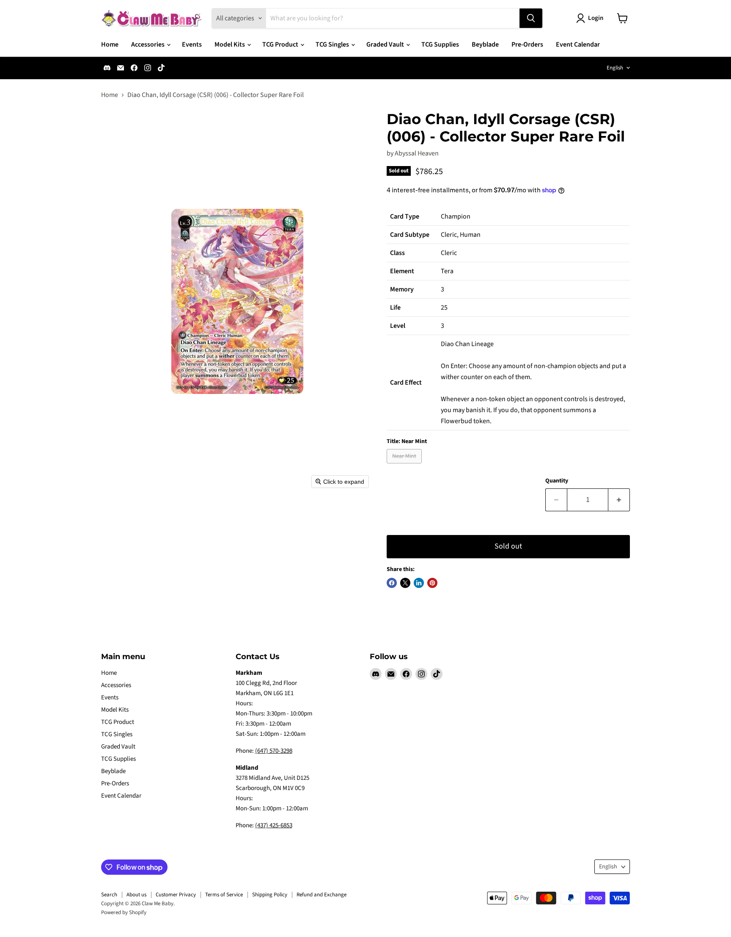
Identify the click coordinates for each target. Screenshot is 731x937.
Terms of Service (224, 894)
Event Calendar (578, 44)
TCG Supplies (440, 44)
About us (136, 894)
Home (109, 44)
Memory (402, 289)
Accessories (148, 44)
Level (397, 325)
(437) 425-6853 (273, 825)
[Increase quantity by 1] (619, 500)
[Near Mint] (405, 465)
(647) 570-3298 (273, 750)
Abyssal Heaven (417, 153)
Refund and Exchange (321, 894)
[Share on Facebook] (392, 583)
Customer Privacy (176, 894)
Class (397, 253)
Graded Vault (385, 44)
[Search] (530, 18)
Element (402, 271)
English (615, 68)
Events (192, 44)
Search (109, 894)
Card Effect (406, 382)
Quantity (556, 480)
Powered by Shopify (123, 912)
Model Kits (230, 44)
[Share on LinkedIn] (419, 583)
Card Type (404, 216)
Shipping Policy (269, 894)
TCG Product (281, 44)
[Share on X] (405, 583)
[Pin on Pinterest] (432, 583)
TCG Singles (333, 44)
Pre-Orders (527, 44)
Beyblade (485, 44)
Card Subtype (409, 234)
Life (395, 307)
